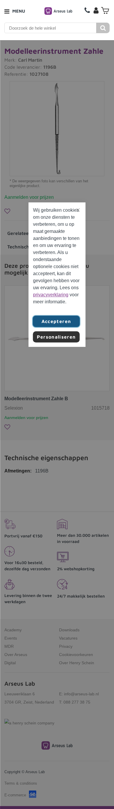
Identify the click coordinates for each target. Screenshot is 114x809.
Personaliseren (56, 336)
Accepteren (56, 321)
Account (95, 10)
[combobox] (50, 28)
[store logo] (58, 11)
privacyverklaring (50, 294)
